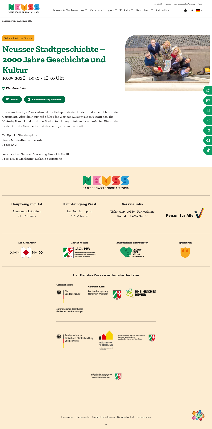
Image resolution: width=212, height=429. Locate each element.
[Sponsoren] (185, 252)
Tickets (125, 10)
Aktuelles (162, 10)
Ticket (14, 99)
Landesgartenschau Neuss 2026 (17, 21)
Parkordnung (144, 416)
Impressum (67, 416)
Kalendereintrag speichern (46, 99)
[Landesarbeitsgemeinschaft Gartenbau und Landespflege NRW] (79, 252)
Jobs (200, 3)
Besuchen (142, 10)
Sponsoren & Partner (184, 3)
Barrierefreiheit (125, 416)
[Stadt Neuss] (27, 252)
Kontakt (158, 3)
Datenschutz (82, 416)
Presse (168, 3)
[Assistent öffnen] (198, 415)
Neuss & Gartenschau (68, 10)
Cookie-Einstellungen (103, 416)
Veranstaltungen (102, 10)
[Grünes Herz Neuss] (132, 252)
